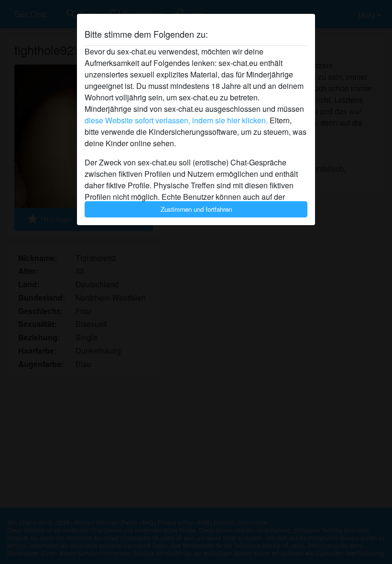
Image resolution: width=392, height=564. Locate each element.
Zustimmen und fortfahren (196, 209)
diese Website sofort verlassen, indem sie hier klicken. (176, 120)
